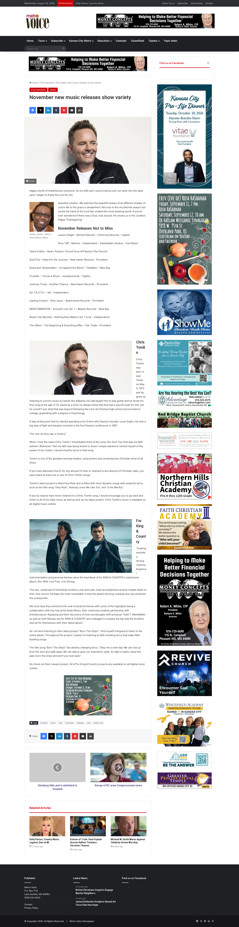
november (69, 723)
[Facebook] (32, 110)
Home (30, 40)
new (60, 723)
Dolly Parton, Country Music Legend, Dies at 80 (100, 3)
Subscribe (183, 3)
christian (43, 723)
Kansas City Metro (80, 40)
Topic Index (170, 40)
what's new (98, 723)
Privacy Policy (31, 908)
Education (103, 40)
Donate (209, 3)
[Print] (79, 110)
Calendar (121, 40)
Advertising (196, 3)
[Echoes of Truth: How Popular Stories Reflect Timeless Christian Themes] (88, 826)
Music (53, 89)
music (53, 723)
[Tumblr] (56, 110)
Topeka (153, 40)
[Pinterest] (64, 110)
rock (89, 723)
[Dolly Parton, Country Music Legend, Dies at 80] (47, 826)
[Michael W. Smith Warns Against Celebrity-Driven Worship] (128, 826)
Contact (28, 904)
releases (80, 723)
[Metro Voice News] (37, 21)
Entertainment (47, 82)
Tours (41, 40)
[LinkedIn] (48, 110)
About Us (167, 3)
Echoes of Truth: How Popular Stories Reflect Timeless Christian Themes (86, 842)
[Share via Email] (71, 110)
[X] (40, 110)
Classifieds (137, 40)
